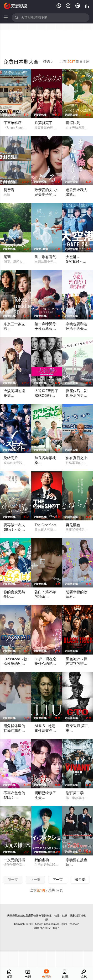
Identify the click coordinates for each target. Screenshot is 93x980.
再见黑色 (73, 525)
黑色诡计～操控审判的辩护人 (76, 663)
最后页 (80, 880)
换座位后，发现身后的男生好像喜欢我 (76, 395)
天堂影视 (12, 915)
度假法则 (73, 123)
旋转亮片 (11, 458)
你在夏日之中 (76, 458)
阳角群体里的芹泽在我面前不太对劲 (14, 730)
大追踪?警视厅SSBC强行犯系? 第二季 (46, 395)
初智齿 (9, 190)
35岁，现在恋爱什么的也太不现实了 (45, 663)
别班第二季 (75, 793)
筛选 (48, 61)
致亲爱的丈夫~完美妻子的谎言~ (46, 194)
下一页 (58, 880)
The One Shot (45, 525)
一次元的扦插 (14, 860)
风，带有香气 (45, 257)
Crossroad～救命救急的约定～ (15, 663)
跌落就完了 (43, 123)
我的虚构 (42, 860)
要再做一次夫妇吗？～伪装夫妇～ (14, 529)
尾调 (7, 257)
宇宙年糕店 (12, 123)
